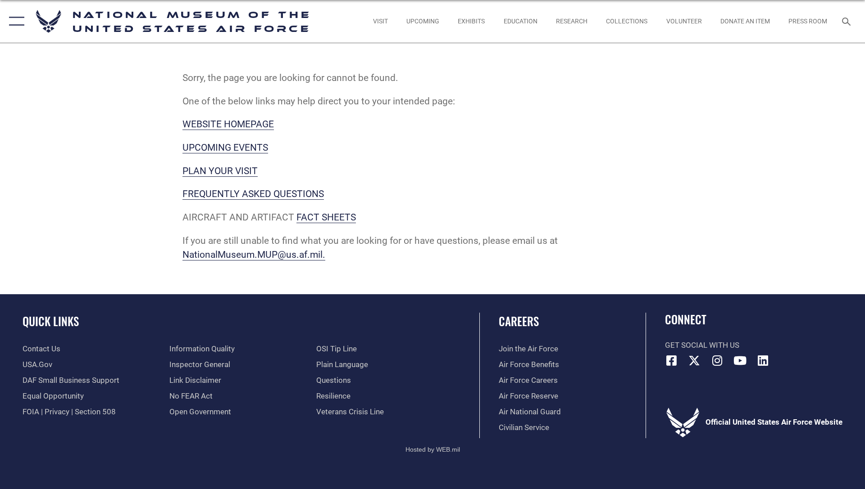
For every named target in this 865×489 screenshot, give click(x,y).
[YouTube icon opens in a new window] (740, 360)
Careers (519, 321)
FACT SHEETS (326, 217)
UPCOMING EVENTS (225, 147)
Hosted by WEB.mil (432, 449)
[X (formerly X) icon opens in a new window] (694, 360)
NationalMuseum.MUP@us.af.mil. (253, 254)
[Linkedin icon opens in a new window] (762, 360)
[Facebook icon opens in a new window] (671, 360)
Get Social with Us (702, 345)
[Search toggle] (847, 21)
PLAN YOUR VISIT (220, 171)
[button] (14, 21)
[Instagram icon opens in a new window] (717, 360)
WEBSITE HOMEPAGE (228, 124)
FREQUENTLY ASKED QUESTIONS (253, 193)
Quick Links (51, 321)
